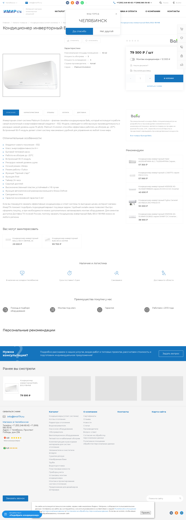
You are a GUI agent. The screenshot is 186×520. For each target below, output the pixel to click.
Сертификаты (89, 416)
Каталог (53, 411)
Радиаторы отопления (59, 422)
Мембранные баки (57, 459)
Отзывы (87, 419)
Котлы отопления (57, 419)
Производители (90, 429)
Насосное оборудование (61, 429)
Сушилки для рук (56, 456)
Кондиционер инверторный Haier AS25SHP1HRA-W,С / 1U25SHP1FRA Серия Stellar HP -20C (156, 161)
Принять (145, 513)
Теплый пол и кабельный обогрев (64, 438)
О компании (90, 411)
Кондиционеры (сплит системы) (63, 416)
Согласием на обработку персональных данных (87, 511)
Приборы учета (56, 472)
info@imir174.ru (35, 3)
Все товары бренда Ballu (141, 136)
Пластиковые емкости (59, 469)
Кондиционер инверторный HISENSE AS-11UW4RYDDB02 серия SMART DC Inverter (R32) (157, 216)
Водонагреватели (57, 425)
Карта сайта (159, 411)
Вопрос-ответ (90, 432)
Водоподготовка (57, 466)
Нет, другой (106, 31)
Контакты (123, 411)
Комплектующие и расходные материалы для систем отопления (63, 444)
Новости (87, 422)
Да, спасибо (79, 31)
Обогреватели (56, 432)
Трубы (52, 462)
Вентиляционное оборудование (64, 435)
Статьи (86, 425)
